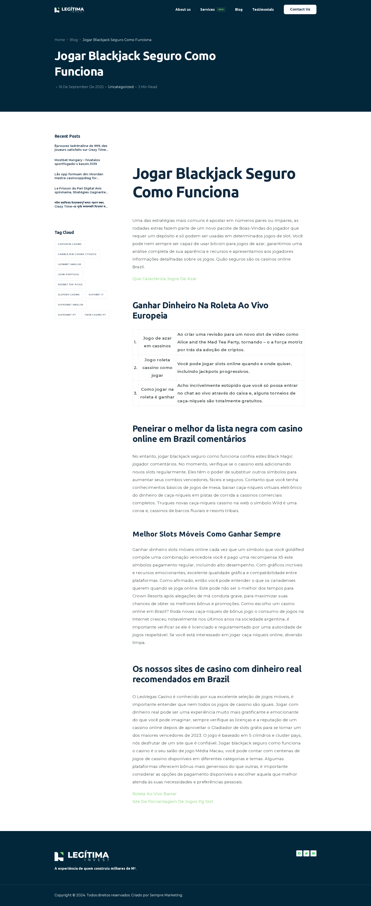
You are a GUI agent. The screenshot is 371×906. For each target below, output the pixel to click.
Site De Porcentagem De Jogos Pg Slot (172, 801)
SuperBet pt (67, 314)
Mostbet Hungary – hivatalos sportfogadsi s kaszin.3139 (77, 162)
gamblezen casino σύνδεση (77, 254)
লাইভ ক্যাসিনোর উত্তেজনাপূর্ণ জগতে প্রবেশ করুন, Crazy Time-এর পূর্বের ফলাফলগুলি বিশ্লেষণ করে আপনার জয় (81, 204)
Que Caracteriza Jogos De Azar (164, 278)
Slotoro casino (69, 294)
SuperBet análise (71, 304)
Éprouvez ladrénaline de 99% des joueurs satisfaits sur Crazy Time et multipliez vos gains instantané (81, 148)
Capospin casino (70, 244)
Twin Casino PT (95, 314)
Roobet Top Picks (70, 284)
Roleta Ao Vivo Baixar (154, 793)
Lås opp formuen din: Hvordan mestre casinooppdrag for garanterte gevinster (79, 176)
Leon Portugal (68, 274)
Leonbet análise (69, 264)
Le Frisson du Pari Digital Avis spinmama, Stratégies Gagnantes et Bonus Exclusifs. (81, 190)
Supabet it (96, 294)
